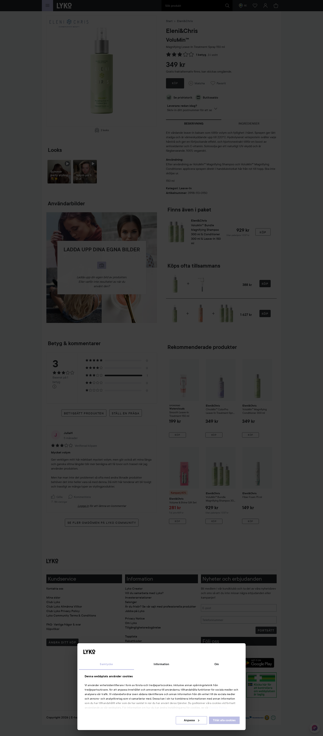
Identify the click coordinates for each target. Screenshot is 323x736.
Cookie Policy (218, 707)
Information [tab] (161, 664)
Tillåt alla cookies (224, 720)
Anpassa (189, 720)
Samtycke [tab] (106, 664)
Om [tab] (216, 664)
